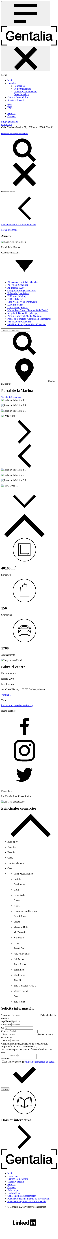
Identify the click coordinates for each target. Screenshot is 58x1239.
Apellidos (6, 1021)
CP (2, 1027)
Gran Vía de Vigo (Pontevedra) (22, 301)
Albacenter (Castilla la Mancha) (22, 282)
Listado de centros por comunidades (14, 134)
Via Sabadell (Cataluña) (19, 321)
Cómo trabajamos (22, 88)
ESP (9, 105)
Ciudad (4, 1031)
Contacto (11, 116)
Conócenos (19, 86)
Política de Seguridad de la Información (26, 1201)
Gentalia (11, 83)
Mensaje (5, 1058)
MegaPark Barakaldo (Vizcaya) (22, 313)
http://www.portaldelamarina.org (17, 705)
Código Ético (13, 1193)
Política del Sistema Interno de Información (28, 1198)
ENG (10, 108)
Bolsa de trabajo (21, 94)
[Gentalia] (29, 44)
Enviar (5, 1089)
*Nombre (6, 1015)
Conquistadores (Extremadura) (22, 290)
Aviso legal (12, 1190)
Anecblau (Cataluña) (17, 285)
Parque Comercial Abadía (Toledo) (24, 316)
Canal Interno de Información (21, 1195)
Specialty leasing (15, 100)
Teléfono (5, 1040)
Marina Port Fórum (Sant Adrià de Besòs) (27, 310)
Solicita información (11, 397)
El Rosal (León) (15, 299)
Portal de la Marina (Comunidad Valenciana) (29, 318)
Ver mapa (6, 694)
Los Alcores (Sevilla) (17, 307)
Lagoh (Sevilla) (15, 304)
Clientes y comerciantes (25, 91)
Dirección (6, 1024)
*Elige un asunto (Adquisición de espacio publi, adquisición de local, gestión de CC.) (24, 1045)
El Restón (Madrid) (16, 296)
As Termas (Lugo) (16, 287)
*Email (4, 1034)
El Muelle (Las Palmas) (18, 293)
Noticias (11, 113)
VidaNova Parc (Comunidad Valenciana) (27, 324)
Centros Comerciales (17, 97)
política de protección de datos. (39, 1061)
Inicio (10, 80)
